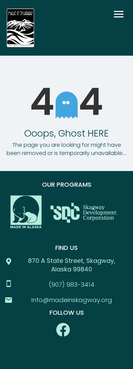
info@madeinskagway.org (71, 300)
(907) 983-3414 (71, 284)
